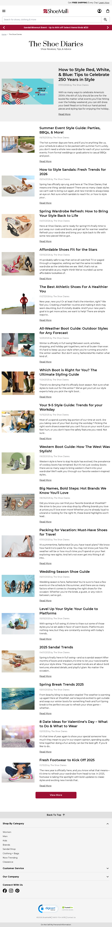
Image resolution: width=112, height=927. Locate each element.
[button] (48, 909)
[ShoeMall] (56, 11)
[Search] (105, 20)
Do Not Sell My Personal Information (56, 925)
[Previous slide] (4, 27)
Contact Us (71, 917)
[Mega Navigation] (3, 11)
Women (7, 832)
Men (5, 836)
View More (56, 795)
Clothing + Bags (11, 853)
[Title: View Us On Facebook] (5, 891)
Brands (6, 844)
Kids (5, 840)
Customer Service (13, 868)
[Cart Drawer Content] (108, 11)
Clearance (8, 862)
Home (4, 34)
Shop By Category (13, 823)
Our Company (11, 876)
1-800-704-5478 (59, 917)
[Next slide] (108, 27)
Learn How (104, 2)
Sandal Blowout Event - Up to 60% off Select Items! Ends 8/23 (56, 27)
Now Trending (10, 857)
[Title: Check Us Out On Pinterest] (17, 891)
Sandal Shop (9, 849)
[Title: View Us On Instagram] (11, 891)
